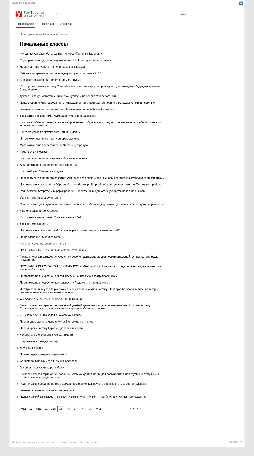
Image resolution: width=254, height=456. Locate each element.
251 (76, 409)
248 (53, 409)
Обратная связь (68, 442)
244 (23, 409)
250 (69, 409)
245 (31, 409)
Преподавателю (25, 23)
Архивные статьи (89, 442)
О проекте (52, 442)
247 (46, 409)
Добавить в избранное (23, 3)
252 (83, 409)
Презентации (47, 23)
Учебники (66, 23)
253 (91, 409)
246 (38, 409)
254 (98, 409)
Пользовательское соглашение (28, 442)
